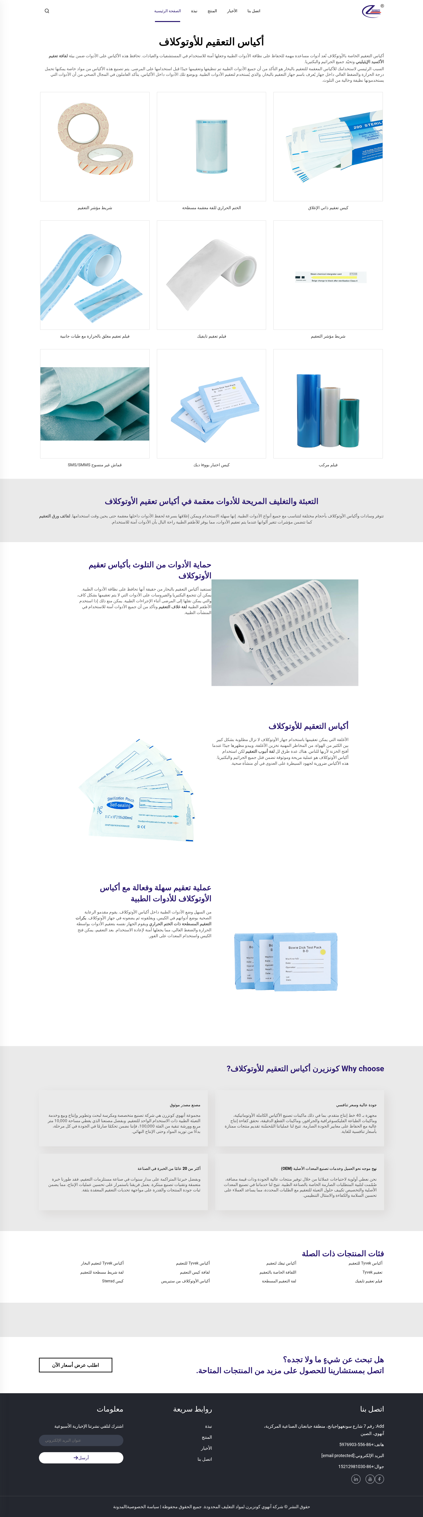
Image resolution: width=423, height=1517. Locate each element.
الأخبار (232, 11)
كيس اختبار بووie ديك (211, 464)
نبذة (194, 11)
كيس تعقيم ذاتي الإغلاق (328, 207)
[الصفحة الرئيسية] (373, 10)
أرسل (83, 1457)
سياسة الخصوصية (143, 1506)
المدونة (119, 1506)
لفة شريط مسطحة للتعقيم (102, 1272)
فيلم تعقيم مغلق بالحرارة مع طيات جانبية (94, 336)
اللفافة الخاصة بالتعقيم (277, 1272)
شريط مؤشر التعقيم (95, 207)
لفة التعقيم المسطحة (279, 1281)
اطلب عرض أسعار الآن (75, 1365)
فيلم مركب (328, 464)
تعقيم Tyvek (372, 1272)
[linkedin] (356, 1479)
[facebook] (379, 1479)
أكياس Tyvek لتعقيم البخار (102, 1263)
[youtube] (370, 1479)
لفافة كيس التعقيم (195, 1272)
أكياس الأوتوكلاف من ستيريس (185, 1281)
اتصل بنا (253, 11)
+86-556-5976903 (356, 1444)
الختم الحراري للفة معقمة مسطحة (211, 207)
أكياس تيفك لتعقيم (281, 1263)
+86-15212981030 (356, 1466)
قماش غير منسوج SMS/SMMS (95, 464)
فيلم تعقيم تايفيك (211, 336)
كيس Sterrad (113, 1281)
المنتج (212, 11)
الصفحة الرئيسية (167, 11)
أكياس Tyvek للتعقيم (365, 1263)
